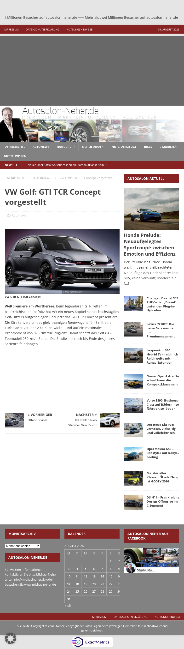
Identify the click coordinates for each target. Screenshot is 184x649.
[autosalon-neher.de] (92, 139)
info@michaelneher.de (29, 579)
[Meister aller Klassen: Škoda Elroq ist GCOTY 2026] (133, 478)
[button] (10, 638)
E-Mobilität (169, 147)
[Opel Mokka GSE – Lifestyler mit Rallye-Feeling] (133, 454)
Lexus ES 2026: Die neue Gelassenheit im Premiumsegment (161, 330)
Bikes (148, 147)
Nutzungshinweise (79, 29)
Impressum (11, 29)
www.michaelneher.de (40, 584)
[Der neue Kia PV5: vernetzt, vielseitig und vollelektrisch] (133, 430)
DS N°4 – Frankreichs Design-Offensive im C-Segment (163, 501)
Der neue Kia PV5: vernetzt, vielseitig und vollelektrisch (161, 428)
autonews (41, 147)
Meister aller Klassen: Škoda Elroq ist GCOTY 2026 (162, 477)
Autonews (19, 215)
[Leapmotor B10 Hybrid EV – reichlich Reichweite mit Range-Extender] (133, 355)
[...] (126, 283)
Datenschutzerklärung (42, 29)
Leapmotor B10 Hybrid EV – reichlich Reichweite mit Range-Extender (162, 356)
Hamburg (64, 147)
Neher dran (91, 147)
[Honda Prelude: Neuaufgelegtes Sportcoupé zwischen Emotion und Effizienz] (151, 209)
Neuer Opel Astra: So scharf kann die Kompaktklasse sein (163, 380)
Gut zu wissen (15, 156)
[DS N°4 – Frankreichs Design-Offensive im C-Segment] (133, 502)
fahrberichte (14, 147)
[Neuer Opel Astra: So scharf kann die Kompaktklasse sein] (133, 381)
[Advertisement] (92, 69)
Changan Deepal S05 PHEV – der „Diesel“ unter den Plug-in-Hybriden (162, 304)
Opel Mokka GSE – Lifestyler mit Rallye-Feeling (163, 453)
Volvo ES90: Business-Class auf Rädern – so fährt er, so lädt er (163, 404)
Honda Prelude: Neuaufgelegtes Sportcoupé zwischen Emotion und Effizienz (150, 244)
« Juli (67, 605)
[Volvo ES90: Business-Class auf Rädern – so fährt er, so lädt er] (133, 405)
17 (68, 584)
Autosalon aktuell (145, 178)
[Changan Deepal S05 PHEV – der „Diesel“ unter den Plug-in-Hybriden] (133, 303)
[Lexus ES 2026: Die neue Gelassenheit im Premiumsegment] (133, 329)
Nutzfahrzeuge (124, 147)
